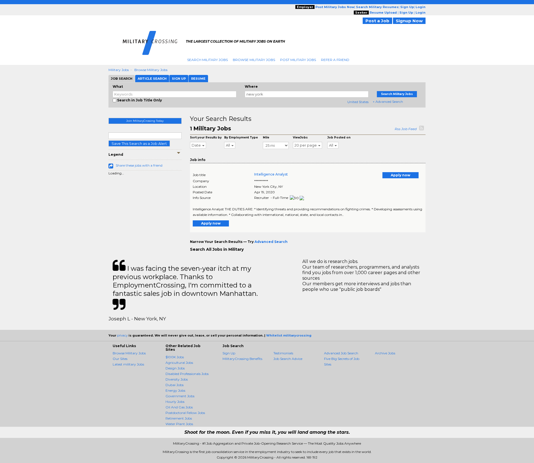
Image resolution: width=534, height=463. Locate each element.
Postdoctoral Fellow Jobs (185, 413)
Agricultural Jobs (179, 362)
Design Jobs (175, 368)
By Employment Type (241, 137)
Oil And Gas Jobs (179, 407)
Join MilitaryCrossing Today (145, 121)
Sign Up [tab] (179, 79)
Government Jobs (179, 396)
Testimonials (283, 353)
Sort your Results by (206, 137)
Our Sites (120, 359)
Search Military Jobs (207, 60)
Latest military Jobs (128, 364)
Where (251, 86)
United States (358, 102)
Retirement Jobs (178, 418)
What (118, 86)
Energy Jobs (175, 390)
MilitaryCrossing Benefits (242, 359)
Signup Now (409, 20)
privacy (122, 335)
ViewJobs (300, 137)
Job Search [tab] (121, 79)
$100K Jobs (174, 357)
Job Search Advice (287, 359)
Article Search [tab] (152, 79)
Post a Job (377, 20)
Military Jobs (118, 70)
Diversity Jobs (176, 379)
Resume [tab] (198, 79)
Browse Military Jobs (254, 60)
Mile (266, 137)
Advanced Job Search (341, 353)
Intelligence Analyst (271, 174)
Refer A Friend (335, 60)
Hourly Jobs (174, 401)
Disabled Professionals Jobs (187, 374)
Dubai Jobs (174, 385)
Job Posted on (338, 137)
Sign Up (228, 353)
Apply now (400, 175)
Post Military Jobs (298, 60)
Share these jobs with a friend (139, 165)
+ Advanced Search (388, 101)
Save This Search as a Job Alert (139, 143)
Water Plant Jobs (179, 424)
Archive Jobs (385, 353)
